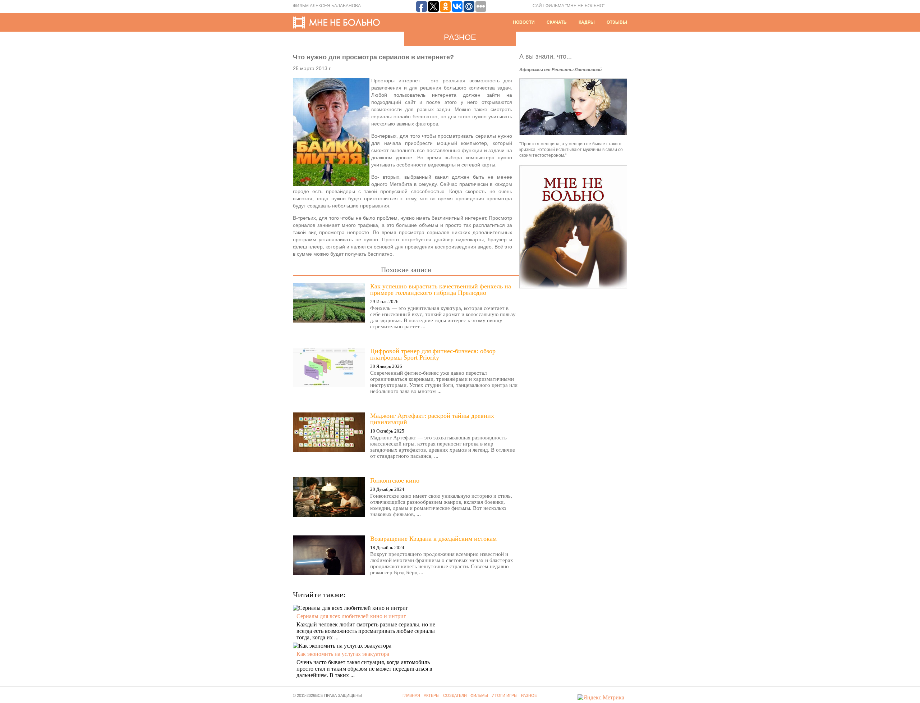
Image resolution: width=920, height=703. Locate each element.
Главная (411, 695)
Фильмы (479, 695)
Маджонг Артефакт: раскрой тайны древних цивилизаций (432, 419)
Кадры (587, 22)
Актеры (432, 695)
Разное (529, 695)
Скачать (557, 22)
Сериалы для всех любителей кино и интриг (351, 616)
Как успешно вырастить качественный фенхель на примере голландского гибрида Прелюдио (440, 289)
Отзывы (617, 22)
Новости (524, 22)
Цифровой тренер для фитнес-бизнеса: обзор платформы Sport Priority (433, 354)
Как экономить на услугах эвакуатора (342, 654)
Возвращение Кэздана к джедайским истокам (433, 538)
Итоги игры (505, 695)
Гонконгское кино (394, 480)
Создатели (455, 695)
